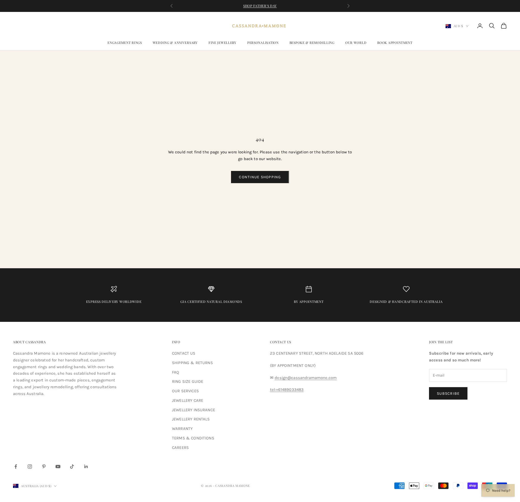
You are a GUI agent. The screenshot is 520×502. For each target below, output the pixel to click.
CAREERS (180, 447)
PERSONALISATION (263, 42)
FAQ (175, 372)
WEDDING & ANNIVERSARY (175, 42)
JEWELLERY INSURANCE (193, 409)
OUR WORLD (355, 42)
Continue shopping (260, 177)
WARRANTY (182, 428)
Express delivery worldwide (114, 301)
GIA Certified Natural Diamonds (211, 301)
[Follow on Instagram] (29, 466)
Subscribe (448, 393)
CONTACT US (184, 353)
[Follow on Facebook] (15, 466)
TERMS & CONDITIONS (193, 438)
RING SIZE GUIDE (187, 381)
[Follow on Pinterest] (44, 466)
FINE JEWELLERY (222, 42)
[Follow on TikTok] (72, 466)
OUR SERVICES (185, 390)
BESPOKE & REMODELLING (312, 42)
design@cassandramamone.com (306, 377)
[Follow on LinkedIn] (86, 466)
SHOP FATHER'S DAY (260, 6)
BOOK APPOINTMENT (394, 42)
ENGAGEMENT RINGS (125, 42)
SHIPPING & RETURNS (192, 362)
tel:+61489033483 (287, 389)
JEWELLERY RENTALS (191, 419)
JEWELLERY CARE (187, 400)
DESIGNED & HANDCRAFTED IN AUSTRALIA (406, 301)
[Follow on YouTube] (58, 466)
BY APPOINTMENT (308, 301)
